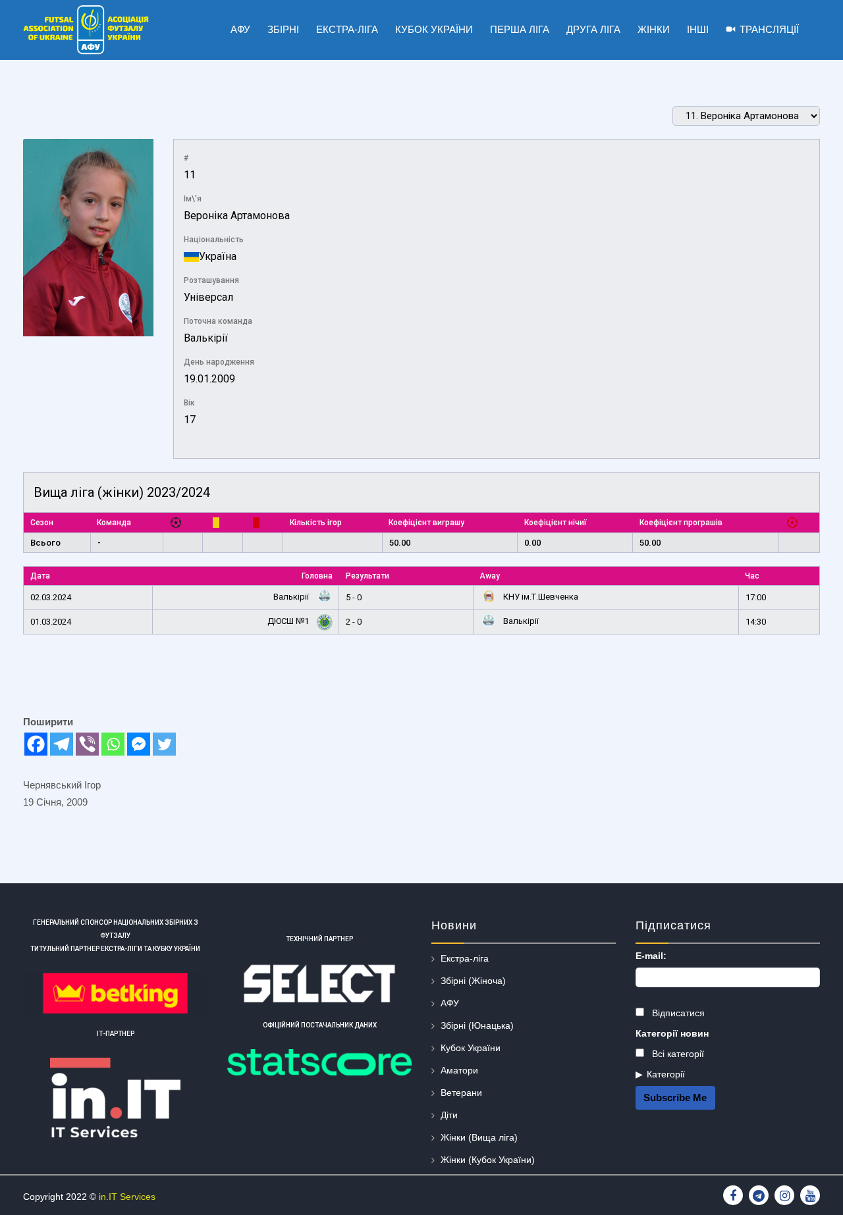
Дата (40, 576)
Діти (449, 1115)
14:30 (756, 622)
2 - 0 (354, 622)
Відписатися (677, 1013)
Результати (367, 576)
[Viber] (87, 744)
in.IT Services (127, 1196)
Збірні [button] (283, 29)
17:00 (756, 597)
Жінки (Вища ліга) (479, 1137)
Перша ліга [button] (519, 29)
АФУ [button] (240, 29)
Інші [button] (698, 29)
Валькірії (206, 338)
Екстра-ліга (465, 958)
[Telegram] (61, 744)
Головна (317, 576)
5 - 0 (354, 597)
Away (489, 576)
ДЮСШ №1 (289, 621)
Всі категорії (676, 1053)
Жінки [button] (654, 29)
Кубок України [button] (434, 29)
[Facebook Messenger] (138, 744)
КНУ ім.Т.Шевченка (539, 597)
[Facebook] (35, 744)
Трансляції (769, 29)
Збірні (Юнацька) (477, 1025)
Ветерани (461, 1092)
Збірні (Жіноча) (473, 980)
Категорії (666, 1074)
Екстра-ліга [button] (347, 29)
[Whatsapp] (112, 744)
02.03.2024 (50, 597)
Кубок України (471, 1048)
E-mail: (651, 955)
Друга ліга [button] (593, 29)
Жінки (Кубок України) (488, 1159)
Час (752, 576)
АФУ (450, 1003)
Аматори (459, 1070)
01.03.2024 (50, 622)
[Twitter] (164, 744)
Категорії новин (672, 1033)
